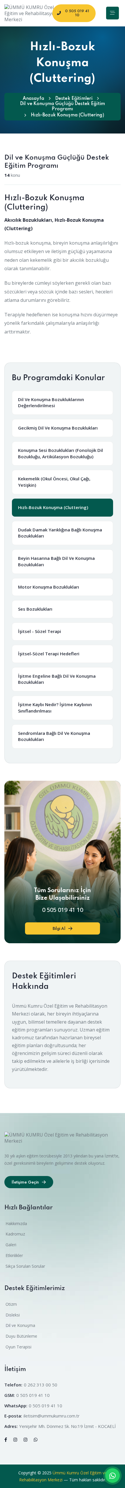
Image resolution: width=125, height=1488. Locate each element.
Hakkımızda (16, 1223)
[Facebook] (5, 1439)
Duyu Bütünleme (21, 1336)
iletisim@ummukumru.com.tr (52, 1416)
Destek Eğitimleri (73, 98)
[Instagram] (15, 1439)
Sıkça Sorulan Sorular (25, 1266)
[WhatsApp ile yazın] (112, 1475)
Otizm (11, 1304)
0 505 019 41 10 (62, 910)
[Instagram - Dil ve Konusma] (25, 1439)
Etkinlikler (14, 1255)
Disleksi (13, 1315)
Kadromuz (15, 1234)
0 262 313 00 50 (40, 1385)
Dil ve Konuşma (20, 1325)
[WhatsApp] (36, 1439)
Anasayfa (33, 98)
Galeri (11, 1244)
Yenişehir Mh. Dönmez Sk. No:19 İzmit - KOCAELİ (67, 1426)
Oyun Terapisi (18, 1347)
